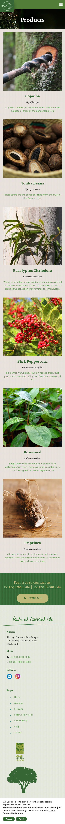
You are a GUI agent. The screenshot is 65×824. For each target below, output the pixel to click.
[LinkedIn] (9, 678)
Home (17, 697)
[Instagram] (17, 678)
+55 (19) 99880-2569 (47, 587)
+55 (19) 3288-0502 (17, 587)
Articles (18, 732)
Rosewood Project (23, 714)
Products (18, 708)
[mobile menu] (60, 4)
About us (18, 703)
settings (23, 810)
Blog (16, 726)
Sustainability (20, 720)
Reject (21, 819)
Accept (9, 819)
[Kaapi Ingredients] (7, 4)
